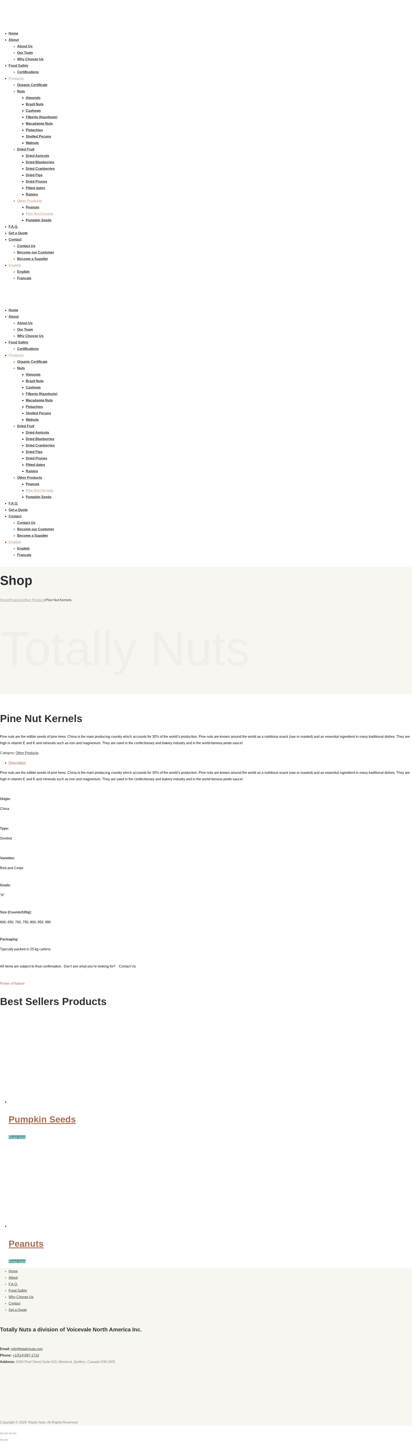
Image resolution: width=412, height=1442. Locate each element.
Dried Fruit (25, 149)
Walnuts (32, 143)
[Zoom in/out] (1, 1433)
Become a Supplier (32, 259)
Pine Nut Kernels (39, 214)
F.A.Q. (13, 226)
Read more (17, 1137)
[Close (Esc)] (14, 1433)
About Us (25, 46)
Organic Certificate (32, 85)
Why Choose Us (30, 59)
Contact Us (26, 246)
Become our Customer (35, 252)
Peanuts (32, 207)
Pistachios (34, 130)
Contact (15, 239)
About (14, 40)
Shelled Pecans (38, 136)
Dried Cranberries (40, 168)
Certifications (28, 72)
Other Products (29, 201)
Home (13, 33)
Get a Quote (18, 233)
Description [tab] (17, 763)
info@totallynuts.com (27, 1349)
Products (16, 78)
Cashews (33, 111)
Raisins (32, 194)
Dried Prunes (36, 181)
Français (24, 278)
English (15, 265)
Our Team (25, 53)
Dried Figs (34, 175)
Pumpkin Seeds (39, 220)
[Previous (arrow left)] (1, 1439)
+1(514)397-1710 (26, 1355)
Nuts (21, 91)
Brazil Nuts (35, 104)
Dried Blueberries (40, 162)
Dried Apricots (37, 156)
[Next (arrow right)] (6, 1439)
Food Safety (18, 65)
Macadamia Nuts (39, 123)
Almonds (33, 98)
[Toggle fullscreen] (6, 1433)
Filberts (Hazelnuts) (41, 117)
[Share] (10, 1433)
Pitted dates (35, 188)
